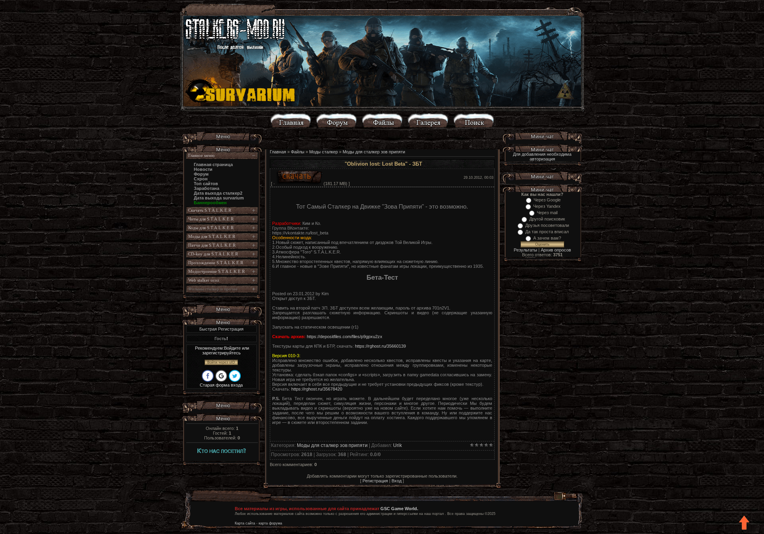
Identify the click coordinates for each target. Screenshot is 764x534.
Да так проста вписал (547, 231)
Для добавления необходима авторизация (542, 156)
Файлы (297, 151)
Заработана (206, 188)
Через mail (547, 212)
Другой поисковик (547, 219)
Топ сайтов (206, 183)
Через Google (547, 199)
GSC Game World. (399, 508)
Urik (397, 445)
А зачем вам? (547, 238)
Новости (203, 169)
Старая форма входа (221, 385)
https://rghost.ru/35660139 (380, 346)
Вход (396, 480)
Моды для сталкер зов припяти (374, 151)
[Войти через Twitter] (235, 376)
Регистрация (375, 480)
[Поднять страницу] (744, 523)
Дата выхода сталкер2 (218, 193)
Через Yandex (547, 206)
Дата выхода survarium (219, 197)
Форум (201, 174)
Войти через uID (221, 362)
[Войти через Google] (221, 376)
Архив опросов (556, 250)
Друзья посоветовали (547, 225)
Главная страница (213, 164)
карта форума (270, 523)
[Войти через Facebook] (208, 376)
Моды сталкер (323, 151)
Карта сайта (245, 523)
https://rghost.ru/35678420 (316, 389)
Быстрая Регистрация (221, 329)
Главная (278, 151)
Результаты (525, 250)
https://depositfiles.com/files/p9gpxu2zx (344, 336)
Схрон (201, 178)
